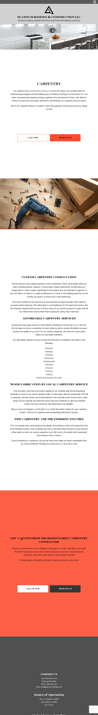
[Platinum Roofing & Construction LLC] (49, 9)
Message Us (65, 137)
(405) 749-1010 (51, 684)
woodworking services (38, 91)
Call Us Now (33, 588)
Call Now (32, 137)
